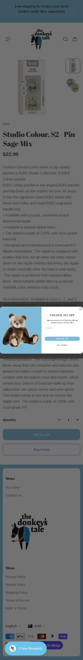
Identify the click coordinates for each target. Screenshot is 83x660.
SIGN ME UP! (62, 339)
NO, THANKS (62, 345)
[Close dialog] (80, 309)
